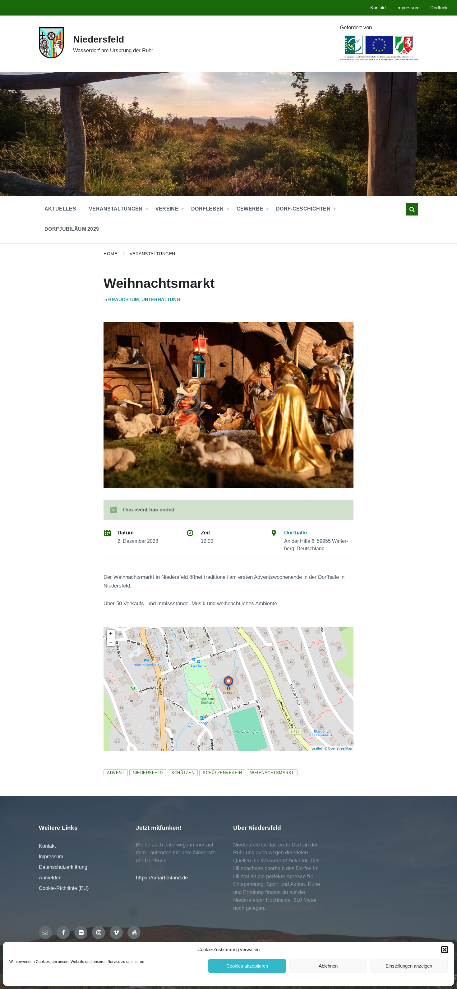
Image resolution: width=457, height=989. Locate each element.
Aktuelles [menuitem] (60, 208)
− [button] (111, 642)
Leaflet (317, 748)
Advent (115, 772)
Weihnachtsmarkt (272, 772)
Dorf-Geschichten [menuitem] (303, 208)
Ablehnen (328, 966)
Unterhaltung (160, 299)
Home (110, 253)
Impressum (51, 856)
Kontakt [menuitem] (378, 7)
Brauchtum (123, 299)
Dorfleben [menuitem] (207, 208)
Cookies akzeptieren (247, 966)
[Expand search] (412, 209)
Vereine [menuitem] (166, 208)
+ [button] (111, 633)
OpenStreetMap (340, 748)
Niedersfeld (98, 39)
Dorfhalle (295, 533)
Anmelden (50, 877)
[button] (444, 949)
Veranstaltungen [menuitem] (116, 208)
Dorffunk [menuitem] (439, 7)
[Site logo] (51, 57)
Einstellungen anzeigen (408, 966)
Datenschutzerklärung (63, 867)
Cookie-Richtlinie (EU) (64, 888)
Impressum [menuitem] (408, 7)
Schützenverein (222, 772)
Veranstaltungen (152, 253)
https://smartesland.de (162, 878)
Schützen (182, 772)
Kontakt (47, 846)
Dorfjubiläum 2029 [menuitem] (71, 229)
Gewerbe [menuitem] (250, 208)
